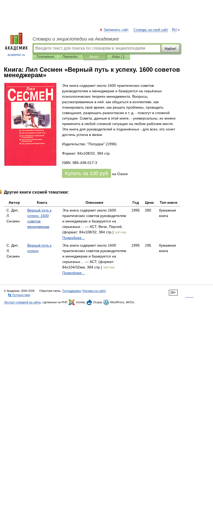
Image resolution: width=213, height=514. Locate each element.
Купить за (86, 173)
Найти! (170, 49)
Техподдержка (71, 290)
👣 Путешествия (19, 294)
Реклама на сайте (94, 290)
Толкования (45, 56)
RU (174, 30)
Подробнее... (73, 238)
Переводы (70, 56)
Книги (94, 56)
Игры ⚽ (118, 56)
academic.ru (16, 55)
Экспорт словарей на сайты (22, 302)
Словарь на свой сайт (151, 30)
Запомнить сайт (116, 30)
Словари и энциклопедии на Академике (75, 39)
